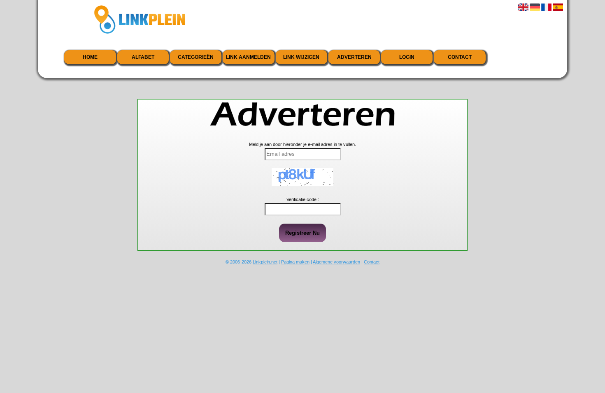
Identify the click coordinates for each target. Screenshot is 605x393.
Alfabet (143, 57)
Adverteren (354, 57)
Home (90, 57)
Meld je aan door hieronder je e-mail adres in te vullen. (302, 144)
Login (406, 57)
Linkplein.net (265, 261)
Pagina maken (295, 261)
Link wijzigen (301, 57)
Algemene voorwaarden (336, 261)
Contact (460, 57)
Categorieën (196, 57)
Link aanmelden (248, 57)
